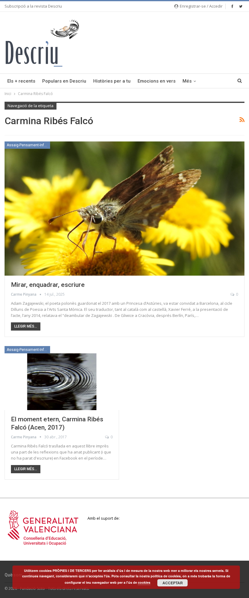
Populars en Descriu (64, 81)
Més (187, 81)
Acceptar (172, 583)
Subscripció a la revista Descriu (33, 6)
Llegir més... (25, 326)
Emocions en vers (157, 81)
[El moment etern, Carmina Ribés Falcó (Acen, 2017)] (62, 378)
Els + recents (21, 81)
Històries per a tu (112, 81)
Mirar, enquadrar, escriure (48, 284)
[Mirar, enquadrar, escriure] (124, 208)
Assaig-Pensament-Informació (28, 145)
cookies (144, 582)
